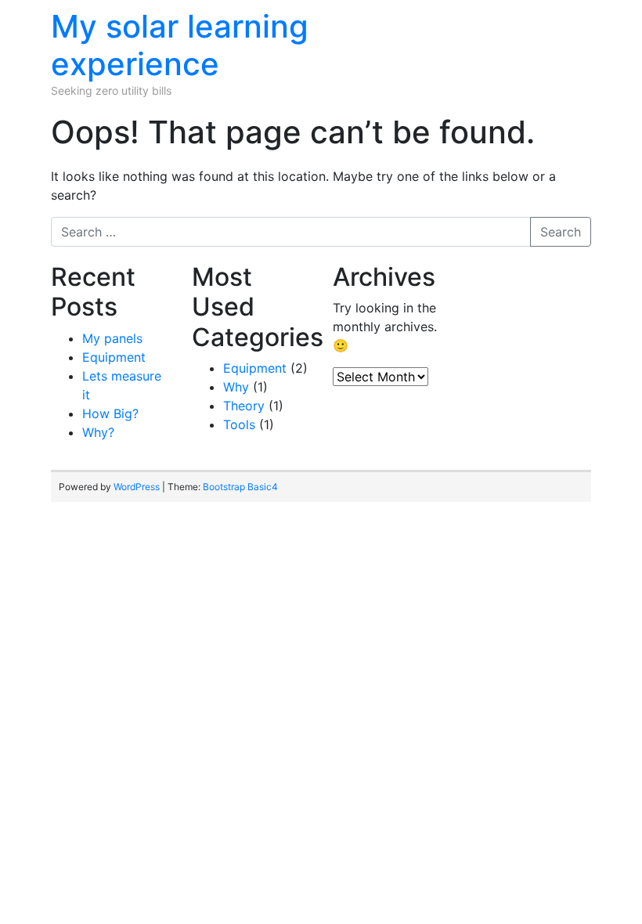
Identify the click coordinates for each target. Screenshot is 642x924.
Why (236, 387)
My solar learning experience (179, 45)
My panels (112, 338)
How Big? (110, 413)
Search (560, 232)
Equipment (114, 357)
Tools (239, 424)
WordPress (137, 487)
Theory (244, 405)
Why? (98, 432)
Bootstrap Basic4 (240, 487)
